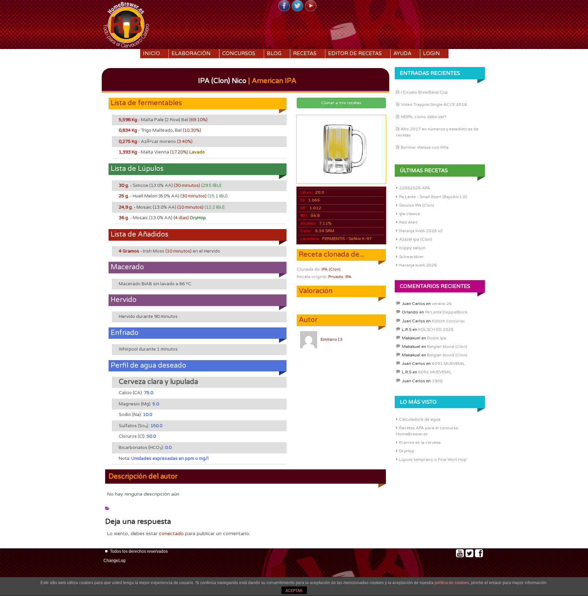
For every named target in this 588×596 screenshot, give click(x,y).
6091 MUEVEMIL (448, 363)
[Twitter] (297, 6)
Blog (274, 53)
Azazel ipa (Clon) (415, 239)
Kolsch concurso (448, 321)
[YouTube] (311, 6)
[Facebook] (284, 6)
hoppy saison (412, 247)
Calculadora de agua (419, 419)
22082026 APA (414, 188)
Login (431, 53)
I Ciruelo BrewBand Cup (424, 92)
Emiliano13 (332, 339)
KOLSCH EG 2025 (436, 329)
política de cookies (452, 582)
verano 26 (442, 303)
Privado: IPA (340, 276)
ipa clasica (409, 213)
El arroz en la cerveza (420, 442)
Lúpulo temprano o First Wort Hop (433, 459)
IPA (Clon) (331, 269)
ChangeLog (114, 560)
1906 (437, 380)
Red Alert (408, 222)
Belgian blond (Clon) (447, 346)
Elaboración (191, 53)
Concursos (238, 53)
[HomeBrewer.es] (126, 23)
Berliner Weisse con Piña (424, 147)
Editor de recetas (355, 53)
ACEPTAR (294, 591)
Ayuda (402, 53)
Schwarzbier (411, 256)
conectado (171, 533)
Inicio (151, 53)
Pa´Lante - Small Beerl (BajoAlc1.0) (433, 196)
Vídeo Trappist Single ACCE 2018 (434, 104)
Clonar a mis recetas (341, 102)
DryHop (406, 451)
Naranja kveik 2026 (418, 265)
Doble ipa (436, 338)
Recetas (304, 53)
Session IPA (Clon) (416, 205)
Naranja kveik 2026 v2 (421, 230)
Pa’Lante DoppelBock (446, 312)
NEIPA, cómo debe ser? (423, 116)
